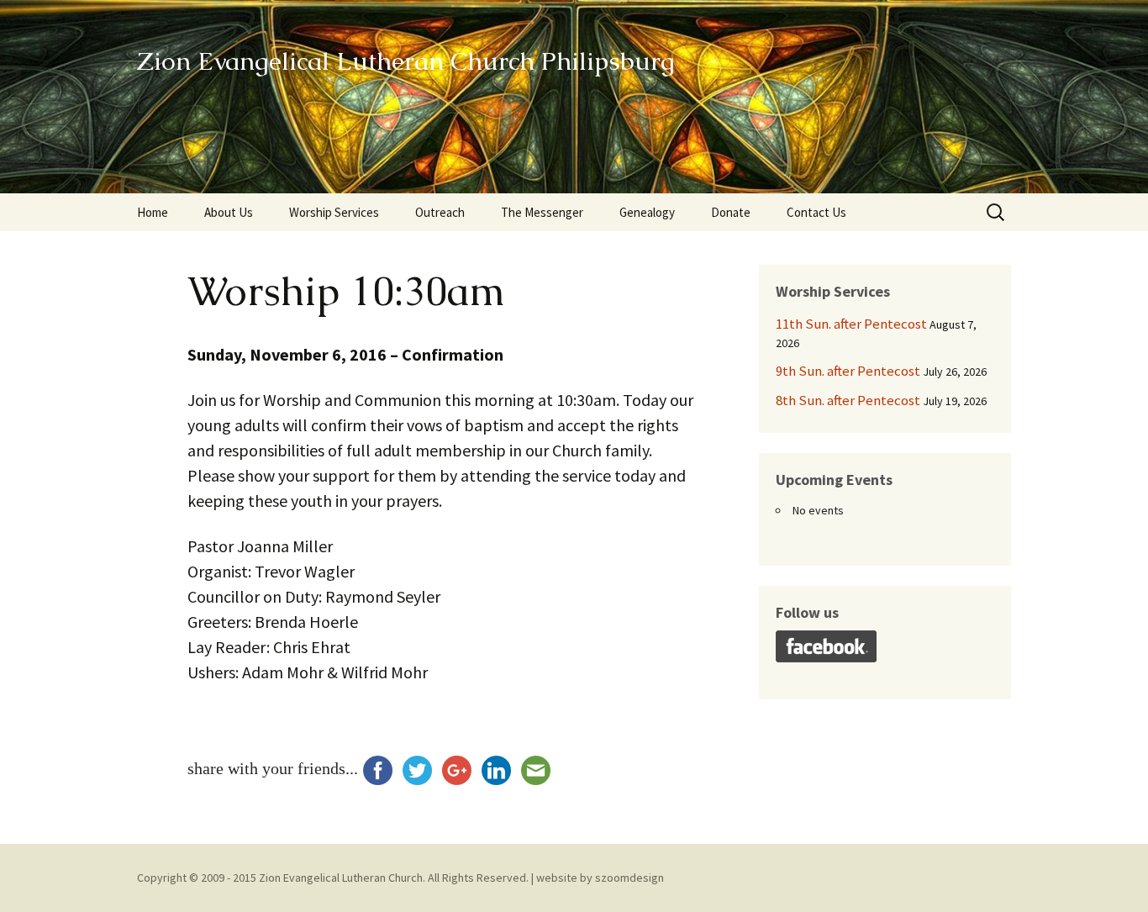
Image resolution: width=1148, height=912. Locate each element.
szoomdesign (629, 877)
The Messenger (542, 212)
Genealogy (647, 212)
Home (152, 212)
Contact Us (816, 212)
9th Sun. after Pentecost (848, 370)
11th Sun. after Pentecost (851, 323)
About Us (228, 212)
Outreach (440, 212)
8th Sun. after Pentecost (848, 400)
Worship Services (334, 212)
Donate (730, 212)
